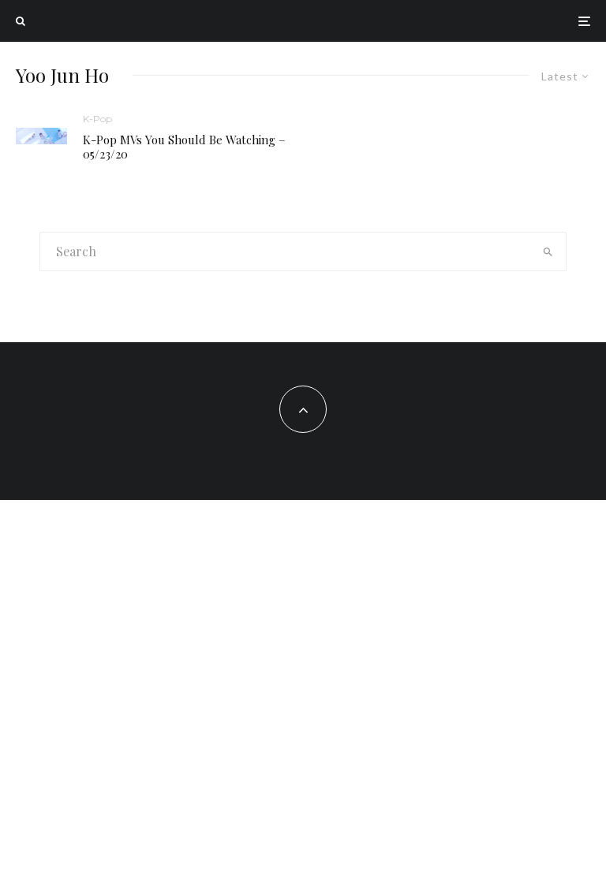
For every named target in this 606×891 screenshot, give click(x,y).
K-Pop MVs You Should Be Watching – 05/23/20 (184, 146)
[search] (548, 251)
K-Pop (97, 119)
